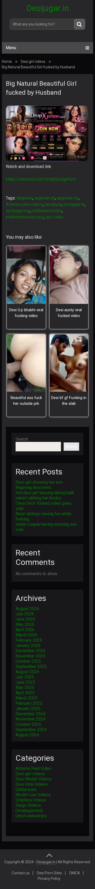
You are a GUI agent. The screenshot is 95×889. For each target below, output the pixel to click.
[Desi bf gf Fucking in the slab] (69, 363)
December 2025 (30, 650)
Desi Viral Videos (32, 784)
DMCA (74, 873)
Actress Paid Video (33, 768)
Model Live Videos (33, 794)
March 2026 (26, 634)
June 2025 (25, 682)
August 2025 (27, 671)
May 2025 (25, 687)
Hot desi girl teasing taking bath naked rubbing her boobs (45, 495)
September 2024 (31, 729)
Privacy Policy (49, 878)
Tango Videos (28, 805)
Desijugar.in (47, 8)
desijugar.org (17, 210)
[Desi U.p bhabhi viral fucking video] (26, 275)
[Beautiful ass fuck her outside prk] (26, 363)
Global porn (26, 789)
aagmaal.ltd (44, 198)
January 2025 (28, 708)
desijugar (53, 204)
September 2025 (31, 666)
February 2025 (29, 703)
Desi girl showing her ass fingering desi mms (39, 485)
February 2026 (29, 640)
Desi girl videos (33, 61)
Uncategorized (29, 810)
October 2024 (28, 724)
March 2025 (26, 698)
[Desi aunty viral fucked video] (69, 275)
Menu (11, 47)
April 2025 (25, 692)
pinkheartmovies (46, 210)
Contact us (21, 873)
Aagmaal (24, 198)
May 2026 (25, 624)
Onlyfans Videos (31, 800)
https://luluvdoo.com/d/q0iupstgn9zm (41, 179)
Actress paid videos (24, 204)
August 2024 (27, 734)
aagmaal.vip (68, 198)
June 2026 (25, 619)
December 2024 (30, 713)
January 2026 (28, 645)
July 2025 (25, 677)
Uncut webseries (31, 815)
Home (7, 61)
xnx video (54, 216)
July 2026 (25, 613)
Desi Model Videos (33, 778)
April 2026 (25, 629)
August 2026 (27, 608)
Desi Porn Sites (49, 873)
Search (22, 439)
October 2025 (28, 661)
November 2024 (30, 719)
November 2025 (30, 655)
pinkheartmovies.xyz (25, 216)
